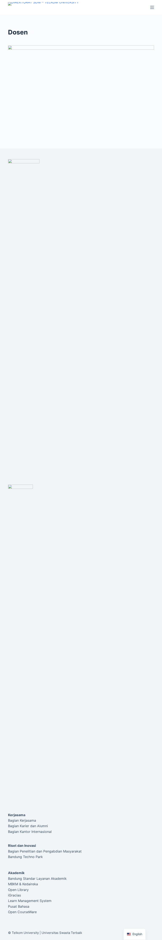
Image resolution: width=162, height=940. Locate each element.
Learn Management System (29, 901)
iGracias (14, 895)
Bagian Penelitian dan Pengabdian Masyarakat (45, 851)
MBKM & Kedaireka (23, 884)
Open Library (18, 890)
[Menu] (152, 7)
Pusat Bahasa (18, 906)
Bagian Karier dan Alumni (28, 826)
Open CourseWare (22, 912)
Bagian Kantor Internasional (30, 831)
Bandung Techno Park (25, 857)
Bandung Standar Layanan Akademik (37, 878)
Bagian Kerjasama (22, 820)
